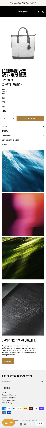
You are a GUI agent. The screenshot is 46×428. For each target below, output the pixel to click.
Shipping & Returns (9, 395)
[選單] (2, 11)
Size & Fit (5, 126)
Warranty (5, 145)
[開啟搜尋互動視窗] (7, 11)
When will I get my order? (10, 140)
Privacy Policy (7, 403)
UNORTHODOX (19, 420)
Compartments (7, 135)
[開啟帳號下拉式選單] (38, 11)
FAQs (4, 392)
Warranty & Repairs (9, 397)
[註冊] (42, 382)
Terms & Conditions (9, 400)
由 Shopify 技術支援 (31, 420)
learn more (8, 361)
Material (5, 131)
